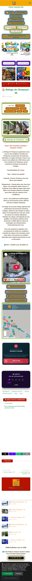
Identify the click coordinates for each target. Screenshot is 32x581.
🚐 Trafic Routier (16, 31)
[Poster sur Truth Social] (12, 454)
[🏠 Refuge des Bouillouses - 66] (5, 503)
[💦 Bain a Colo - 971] (5, 533)
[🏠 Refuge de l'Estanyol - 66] (5, 511)
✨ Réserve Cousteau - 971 (17, 517)
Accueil (4, 83)
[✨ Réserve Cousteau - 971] (5, 519)
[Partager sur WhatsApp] (19, 454)
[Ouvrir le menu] (29, 3)
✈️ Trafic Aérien (22, 27)
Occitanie (22, 108)
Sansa (25, 111)
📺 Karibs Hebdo (20, 12)
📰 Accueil (9, 12)
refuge (19, 111)
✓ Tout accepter (7, 573)
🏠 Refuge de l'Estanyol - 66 (17, 509)
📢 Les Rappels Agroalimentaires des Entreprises (16, 36)
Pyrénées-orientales (10, 111)
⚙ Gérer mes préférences (10, 578)
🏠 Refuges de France (12, 108)
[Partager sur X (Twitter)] (5, 454)
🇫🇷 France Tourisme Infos (16, 23)
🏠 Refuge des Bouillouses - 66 (18, 502)
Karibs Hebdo (19, 488)
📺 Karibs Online (16, 16)
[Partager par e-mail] (26, 454)
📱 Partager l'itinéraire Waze (16, 296)
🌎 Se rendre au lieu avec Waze (16, 292)
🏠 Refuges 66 (11, 83)
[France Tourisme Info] (14, 3)
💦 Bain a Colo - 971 (15, 532)
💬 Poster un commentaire (16, 286)
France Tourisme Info (16, 7)
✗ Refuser (18, 573)
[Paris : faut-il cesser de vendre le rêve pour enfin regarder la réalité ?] (9, 73)
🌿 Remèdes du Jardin (16, 19)
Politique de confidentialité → (20, 570)
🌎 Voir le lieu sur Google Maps (16, 300)
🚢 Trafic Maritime (10, 27)
